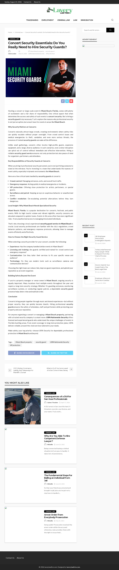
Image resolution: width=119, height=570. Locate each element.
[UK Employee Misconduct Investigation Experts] (90, 238)
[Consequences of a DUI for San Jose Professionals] (23, 406)
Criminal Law (63, 20)
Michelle (50, 444)
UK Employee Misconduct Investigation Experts (102, 238)
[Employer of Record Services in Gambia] (90, 280)
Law (75, 20)
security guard (49, 51)
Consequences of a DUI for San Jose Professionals (57, 397)
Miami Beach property (37, 51)
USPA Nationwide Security (36, 53)
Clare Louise (12, 53)
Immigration (87, 20)
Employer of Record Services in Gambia (102, 279)
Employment (48, 20)
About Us (37, 2)
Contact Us (27, 2)
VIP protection (50, 53)
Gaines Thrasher (52, 402)
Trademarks (32, 20)
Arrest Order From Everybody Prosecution (56, 516)
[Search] (112, 20)
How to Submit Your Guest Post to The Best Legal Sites (102, 267)
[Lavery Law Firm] (60, 10)
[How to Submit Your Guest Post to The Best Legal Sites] (90, 267)
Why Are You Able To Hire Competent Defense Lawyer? (57, 438)
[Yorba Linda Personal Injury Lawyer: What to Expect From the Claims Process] (90, 252)
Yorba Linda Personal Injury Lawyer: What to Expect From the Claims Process (103, 253)
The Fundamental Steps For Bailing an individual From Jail (58, 478)
